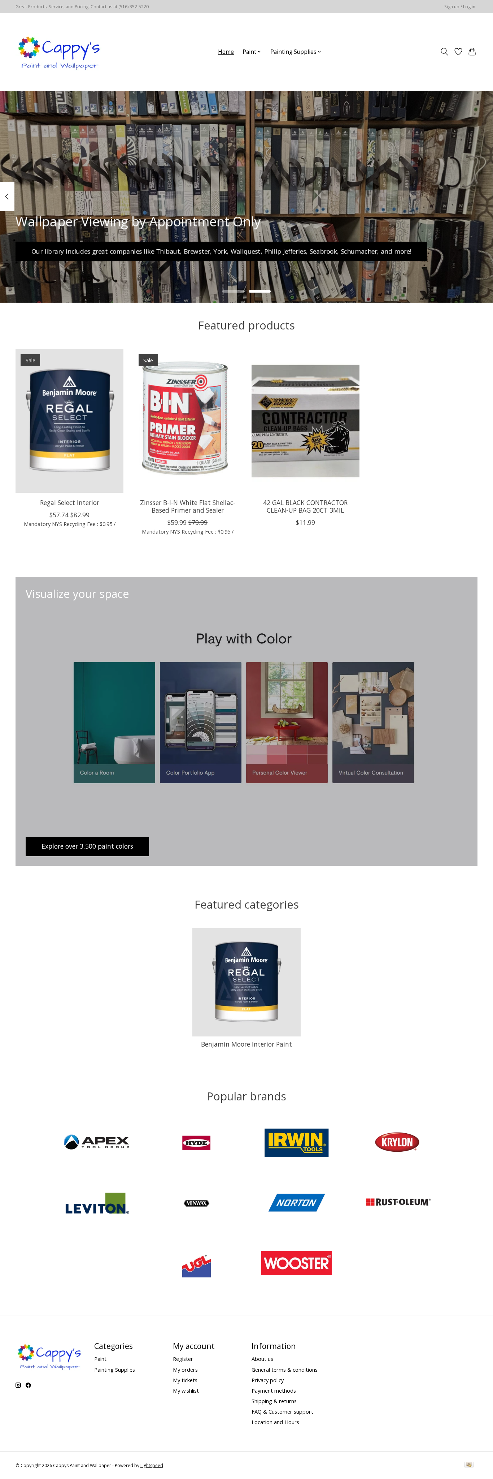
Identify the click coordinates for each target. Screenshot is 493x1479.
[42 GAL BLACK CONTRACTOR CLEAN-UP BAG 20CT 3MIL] (305, 421)
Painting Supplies (114, 1369)
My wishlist (186, 1390)
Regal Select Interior (69, 502)
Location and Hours (275, 1422)
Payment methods (274, 1390)
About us (262, 1358)
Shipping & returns (274, 1401)
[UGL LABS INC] (196, 1264)
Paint (100, 1358)
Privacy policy (268, 1380)
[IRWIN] (297, 1144)
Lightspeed (151, 1465)
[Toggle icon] (444, 51)
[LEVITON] (96, 1204)
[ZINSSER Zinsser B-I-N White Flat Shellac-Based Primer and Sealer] (187, 421)
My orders (185, 1369)
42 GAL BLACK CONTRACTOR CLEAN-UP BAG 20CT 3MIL (305, 506)
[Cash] (469, 1465)
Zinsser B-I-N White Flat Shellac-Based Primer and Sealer (187, 506)
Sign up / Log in (459, 7)
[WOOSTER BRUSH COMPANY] (297, 1264)
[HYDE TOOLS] (196, 1144)
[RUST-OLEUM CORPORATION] (397, 1204)
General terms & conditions (285, 1369)
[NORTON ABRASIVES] (297, 1204)
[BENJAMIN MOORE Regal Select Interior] (69, 421)
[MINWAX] (196, 1204)
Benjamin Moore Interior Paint (246, 1044)
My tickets (185, 1380)
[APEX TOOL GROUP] (96, 1144)
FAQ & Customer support (282, 1411)
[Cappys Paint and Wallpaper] (60, 52)
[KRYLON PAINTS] (397, 1144)
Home (226, 52)
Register (183, 1358)
